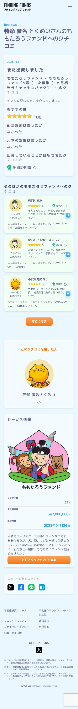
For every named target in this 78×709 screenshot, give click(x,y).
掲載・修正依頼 (13, 633)
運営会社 (44, 620)
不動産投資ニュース (15, 610)
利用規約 (44, 626)
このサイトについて (15, 620)
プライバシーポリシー (16, 626)
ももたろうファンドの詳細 (39, 560)
